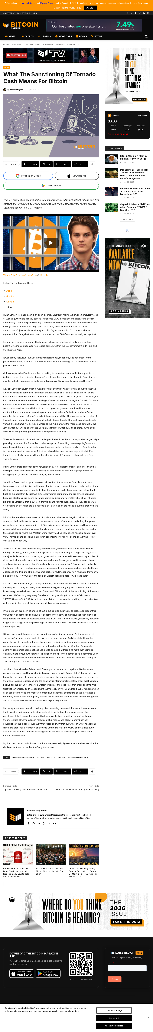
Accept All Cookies (114, 1026)
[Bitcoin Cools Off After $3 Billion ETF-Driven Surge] (111, 159)
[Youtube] (135, 13)
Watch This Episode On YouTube (20, 275)
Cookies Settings (113, 1010)
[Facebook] (127, 13)
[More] (92, 164)
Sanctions (51, 757)
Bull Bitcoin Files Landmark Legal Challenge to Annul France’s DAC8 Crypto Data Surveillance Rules (16, 872)
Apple (9, 290)
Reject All (114, 1018)
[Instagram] (148, 13)
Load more (126, 219)
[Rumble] (139, 13)
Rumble (44, 275)
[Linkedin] (144, 13)
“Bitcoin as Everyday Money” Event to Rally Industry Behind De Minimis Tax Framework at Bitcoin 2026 (83, 872)
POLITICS (73, 864)
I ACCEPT (90, 7)
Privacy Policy (46, 3)
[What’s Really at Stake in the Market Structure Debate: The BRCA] (51, 854)
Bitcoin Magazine (17, 90)
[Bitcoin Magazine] (5, 89)
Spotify (10, 296)
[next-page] (10, 884)
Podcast (40, 757)
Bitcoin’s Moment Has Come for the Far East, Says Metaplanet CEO (135, 191)
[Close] (148, 1017)
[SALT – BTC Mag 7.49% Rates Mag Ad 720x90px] (94, 25)
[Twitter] (131, 13)
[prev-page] (5, 884)
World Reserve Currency (78, 757)
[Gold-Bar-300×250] (127, 230)
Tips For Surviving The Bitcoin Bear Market (25, 789)
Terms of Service (28, 3)
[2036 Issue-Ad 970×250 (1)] (76, 911)
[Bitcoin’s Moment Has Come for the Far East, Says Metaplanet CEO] (111, 191)
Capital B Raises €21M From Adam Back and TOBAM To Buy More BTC (135, 207)
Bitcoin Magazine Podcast (23, 757)
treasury (61, 757)
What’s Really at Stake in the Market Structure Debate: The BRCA (50, 871)
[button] (146, 36)
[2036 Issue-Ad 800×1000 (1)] (127, 76)
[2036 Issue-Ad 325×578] (127, 278)
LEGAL (13, 44)
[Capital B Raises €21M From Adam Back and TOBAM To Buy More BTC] (111, 207)
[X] (49, 823)
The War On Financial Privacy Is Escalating (77, 789)
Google (10, 301)
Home (6, 44)
